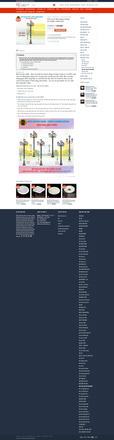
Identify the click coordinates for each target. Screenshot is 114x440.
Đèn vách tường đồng (83, 409)
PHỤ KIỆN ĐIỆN (82, 424)
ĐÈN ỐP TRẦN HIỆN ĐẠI (83, 328)
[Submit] (54, 5)
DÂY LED (80, 218)
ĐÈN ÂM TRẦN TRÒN (83, 223)
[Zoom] (18, 43)
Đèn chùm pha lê (82, 259)
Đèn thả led (81, 366)
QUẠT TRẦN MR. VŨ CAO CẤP (22, 11)
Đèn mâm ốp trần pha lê (84, 302)
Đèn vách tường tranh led (84, 419)
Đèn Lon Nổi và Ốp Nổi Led (84, 294)
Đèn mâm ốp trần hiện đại (84, 300)
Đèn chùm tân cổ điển (83, 274)
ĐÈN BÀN (83, 60)
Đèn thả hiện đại (82, 363)
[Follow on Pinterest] (31, 236)
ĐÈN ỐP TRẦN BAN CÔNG (66, 9)
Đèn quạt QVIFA (82, 340)
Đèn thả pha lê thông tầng (84, 371)
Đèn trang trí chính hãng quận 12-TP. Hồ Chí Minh (55, 38)
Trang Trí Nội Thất (90, 5)
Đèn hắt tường (82, 282)
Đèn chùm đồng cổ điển (83, 251)
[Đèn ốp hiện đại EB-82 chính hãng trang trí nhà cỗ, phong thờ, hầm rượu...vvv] (38, 191)
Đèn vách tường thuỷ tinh (84, 416)
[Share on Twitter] (51, 41)
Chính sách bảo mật (62, 216)
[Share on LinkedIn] (58, 41)
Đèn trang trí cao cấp (71, 37)
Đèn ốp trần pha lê (82, 330)
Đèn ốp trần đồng (82, 322)
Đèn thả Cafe (81, 358)
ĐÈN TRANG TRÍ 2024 (40, 11)
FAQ (58, 218)
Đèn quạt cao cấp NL (83, 338)
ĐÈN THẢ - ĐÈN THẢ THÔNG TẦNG (88, 67)
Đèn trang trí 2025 (65, 37)
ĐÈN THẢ (81, 9)
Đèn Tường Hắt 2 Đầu (83, 394)
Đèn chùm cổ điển (82, 241)
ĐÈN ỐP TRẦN (84, 65)
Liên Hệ (96, 5)
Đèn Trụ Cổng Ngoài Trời (84, 388)
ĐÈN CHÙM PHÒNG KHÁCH (75, 5)
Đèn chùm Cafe (82, 239)
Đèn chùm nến (82, 256)
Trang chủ (49, 17)
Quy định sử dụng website (63, 228)
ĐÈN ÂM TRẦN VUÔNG (83, 226)
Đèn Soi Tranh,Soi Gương (84, 350)
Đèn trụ (64, 38)
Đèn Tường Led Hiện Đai (83, 396)
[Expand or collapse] (75, 55)
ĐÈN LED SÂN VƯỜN (83, 292)
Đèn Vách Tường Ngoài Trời (84, 414)
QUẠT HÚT (81, 427)
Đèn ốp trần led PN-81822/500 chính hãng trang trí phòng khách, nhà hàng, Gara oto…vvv (23, 201)
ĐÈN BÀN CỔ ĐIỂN (83, 22)
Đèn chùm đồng (82, 249)
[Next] (76, 195)
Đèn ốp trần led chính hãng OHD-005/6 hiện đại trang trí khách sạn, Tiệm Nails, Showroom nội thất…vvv (53, 201)
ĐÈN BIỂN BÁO (82, 236)
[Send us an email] (97, 1)
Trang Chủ (61, 5)
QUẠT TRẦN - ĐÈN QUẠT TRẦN (87, 73)
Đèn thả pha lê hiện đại (83, 368)
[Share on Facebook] (48, 41)
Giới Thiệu (67, 5)
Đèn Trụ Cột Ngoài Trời (83, 391)
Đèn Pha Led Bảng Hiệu (83, 335)
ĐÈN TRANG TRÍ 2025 (84, 57)
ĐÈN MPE (58, 9)
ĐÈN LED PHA (81, 289)
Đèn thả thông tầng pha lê (84, 373)
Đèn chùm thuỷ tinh (83, 277)
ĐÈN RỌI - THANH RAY (84, 47)
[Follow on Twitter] (26, 236)
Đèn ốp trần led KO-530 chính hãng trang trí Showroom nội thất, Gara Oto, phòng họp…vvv (68, 201)
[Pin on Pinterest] (55, 41)
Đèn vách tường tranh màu (84, 422)
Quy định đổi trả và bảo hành (63, 226)
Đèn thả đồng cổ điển (83, 361)
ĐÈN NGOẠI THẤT (31, 11)
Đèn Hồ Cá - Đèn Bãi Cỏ (83, 284)
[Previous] (16, 195)
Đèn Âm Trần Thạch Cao (84, 221)
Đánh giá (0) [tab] (21, 50)
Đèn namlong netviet (52, 37)
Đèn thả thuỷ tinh (82, 376)
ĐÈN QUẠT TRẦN (75, 9)
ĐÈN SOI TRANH (83, 50)
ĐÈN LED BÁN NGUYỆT (83, 287)
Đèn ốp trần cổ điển (83, 315)
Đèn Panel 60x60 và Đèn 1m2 (85, 333)
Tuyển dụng (83, 5)
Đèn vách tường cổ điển (83, 404)
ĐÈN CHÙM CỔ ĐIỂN (19, 9)
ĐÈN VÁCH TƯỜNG (88, 9)
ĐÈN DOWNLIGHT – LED (41, 9)
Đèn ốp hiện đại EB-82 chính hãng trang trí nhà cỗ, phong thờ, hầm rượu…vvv (37, 201)
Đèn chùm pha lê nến (83, 267)
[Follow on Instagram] (94, 1)
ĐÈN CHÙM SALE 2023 (84, 29)
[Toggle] (97, 24)
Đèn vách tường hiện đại (84, 411)
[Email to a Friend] (53, 41)
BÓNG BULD (81, 216)
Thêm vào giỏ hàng (60, 30)
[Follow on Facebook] (93, 1)
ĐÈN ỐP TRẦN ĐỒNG (83, 320)
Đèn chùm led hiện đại (83, 254)
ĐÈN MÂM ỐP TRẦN (50, 9)
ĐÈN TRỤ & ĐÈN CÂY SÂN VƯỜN (88, 69)
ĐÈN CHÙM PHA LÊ (85, 63)
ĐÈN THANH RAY (82, 378)
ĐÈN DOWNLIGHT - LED (84, 32)
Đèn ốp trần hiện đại (83, 325)
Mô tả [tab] (17, 50)
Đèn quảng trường (58, 37)
